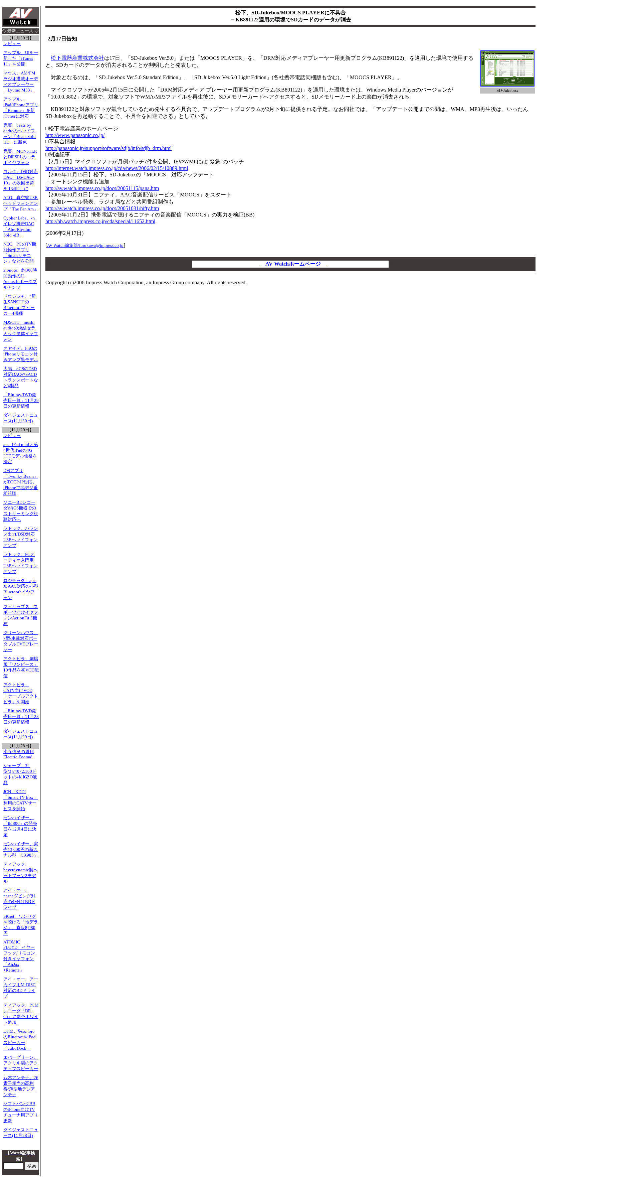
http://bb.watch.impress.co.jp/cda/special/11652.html (100, 221)
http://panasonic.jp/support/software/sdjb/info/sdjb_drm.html (108, 148)
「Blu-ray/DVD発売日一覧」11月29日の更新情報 (21, 401)
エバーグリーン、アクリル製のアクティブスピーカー (20, 1063)
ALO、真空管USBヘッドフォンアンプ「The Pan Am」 (20, 203)
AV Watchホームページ (293, 264)
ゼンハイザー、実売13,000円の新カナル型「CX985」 (20, 850)
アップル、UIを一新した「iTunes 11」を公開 (20, 58)
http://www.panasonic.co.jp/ (74, 135)
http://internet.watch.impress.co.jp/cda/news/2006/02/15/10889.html (116, 168)
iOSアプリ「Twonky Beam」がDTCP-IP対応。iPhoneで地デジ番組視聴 (20, 482)
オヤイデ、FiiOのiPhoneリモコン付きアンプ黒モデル (20, 354)
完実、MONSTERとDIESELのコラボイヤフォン (20, 157)
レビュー (12, 43)
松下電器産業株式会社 (77, 58)
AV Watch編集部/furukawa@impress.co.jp (85, 245)
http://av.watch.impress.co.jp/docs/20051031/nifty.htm (102, 208)
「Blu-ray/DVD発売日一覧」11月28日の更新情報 (21, 717)
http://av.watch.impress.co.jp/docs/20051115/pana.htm (102, 188)
